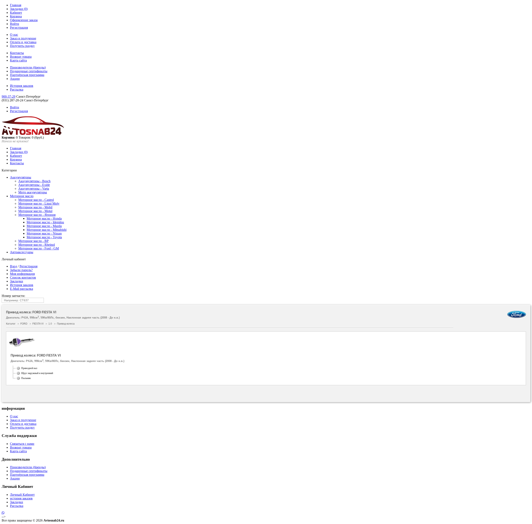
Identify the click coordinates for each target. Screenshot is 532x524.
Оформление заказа (24, 20)
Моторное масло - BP (33, 241)
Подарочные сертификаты (28, 71)
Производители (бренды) (28, 67)
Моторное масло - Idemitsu (45, 222)
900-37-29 (8, 96)
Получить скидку (22, 46)
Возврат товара (21, 56)
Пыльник (26, 378)
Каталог (10, 323)
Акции (15, 78)
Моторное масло (21, 196)
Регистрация (19, 27)
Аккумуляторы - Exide (34, 185)
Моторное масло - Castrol (36, 200)
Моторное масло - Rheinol (36, 244)
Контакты (17, 53)
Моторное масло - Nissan (44, 233)
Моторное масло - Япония (36, 214)
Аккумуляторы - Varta (33, 188)
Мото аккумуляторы (32, 192)
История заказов (21, 85)
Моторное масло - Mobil (35, 207)
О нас (14, 34)
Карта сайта (18, 60)
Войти (14, 24)
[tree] (266, 373)
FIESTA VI (37, 323)
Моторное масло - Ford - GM (38, 248)
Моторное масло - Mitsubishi (46, 229)
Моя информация (22, 274)
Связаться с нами (22, 443)
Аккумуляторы (20, 177)
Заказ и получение (23, 38)
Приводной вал (29, 368)
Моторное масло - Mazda (44, 226)
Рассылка (16, 89)
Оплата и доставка (23, 42)
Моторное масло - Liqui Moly (38, 203)
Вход (13, 266)
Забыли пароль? (21, 270)
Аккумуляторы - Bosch (34, 181)
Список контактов (23, 277)
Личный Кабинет (22, 494)
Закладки (16, 281)
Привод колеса (66, 323)
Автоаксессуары (21, 252)
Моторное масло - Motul (35, 211)
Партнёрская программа (27, 75)
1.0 (50, 323)
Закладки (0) (19, 9)
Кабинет (16, 12)
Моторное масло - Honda (44, 218)
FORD (23, 323)
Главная (15, 5)
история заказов (21, 498)
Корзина (16, 16)
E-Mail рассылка (21, 288)
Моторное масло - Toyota (44, 237)
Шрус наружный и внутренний (37, 373)
